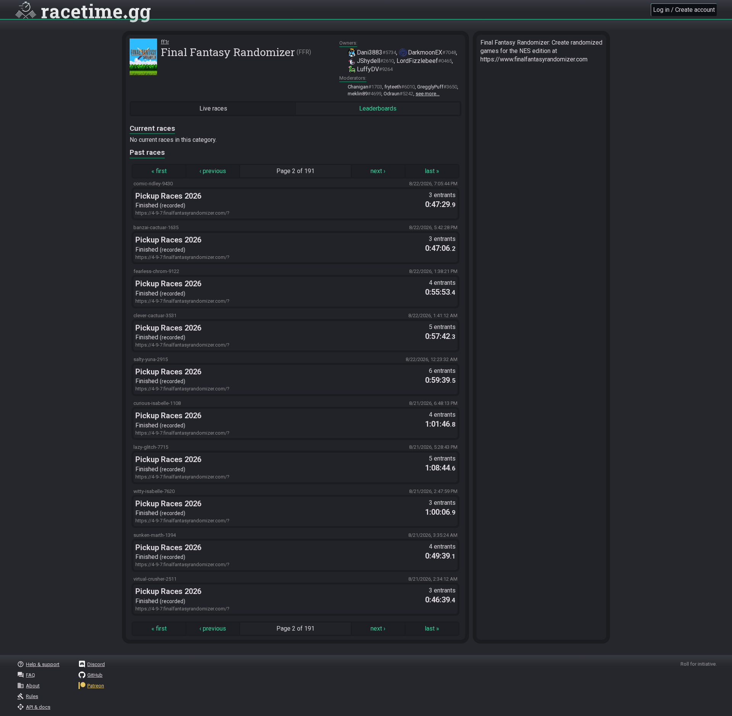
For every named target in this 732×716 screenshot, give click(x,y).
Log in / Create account (684, 9)
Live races (213, 108)
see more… (428, 93)
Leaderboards (377, 108)
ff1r (165, 42)
